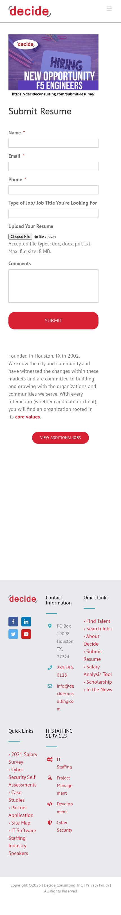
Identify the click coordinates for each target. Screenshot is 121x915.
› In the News (98, 689)
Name (16, 132)
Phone (17, 179)
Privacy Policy (97, 885)
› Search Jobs (98, 628)
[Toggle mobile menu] (110, 9)
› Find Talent (97, 621)
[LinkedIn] (26, 621)
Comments (19, 263)
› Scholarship (98, 682)
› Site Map (19, 822)
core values (27, 416)
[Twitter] (13, 634)
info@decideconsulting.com (65, 697)
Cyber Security (64, 826)
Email (16, 156)
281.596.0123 (65, 671)
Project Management (64, 785)
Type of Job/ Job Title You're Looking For (52, 203)
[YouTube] (26, 634)
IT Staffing (64, 763)
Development (65, 807)
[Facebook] (13, 621)
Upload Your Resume (30, 226)
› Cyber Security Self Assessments (22, 777)
